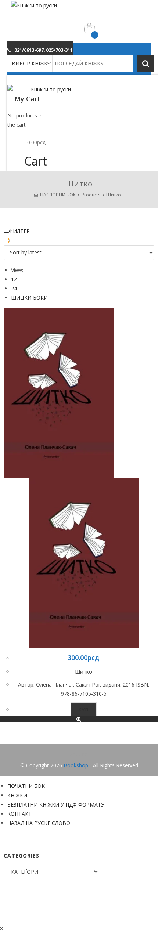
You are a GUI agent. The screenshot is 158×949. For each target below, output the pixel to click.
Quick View (79, 719)
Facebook (79, 754)
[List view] (11, 240)
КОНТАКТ (19, 813)
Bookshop (76, 765)
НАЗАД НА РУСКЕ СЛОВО (38, 822)
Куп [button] (84, 710)
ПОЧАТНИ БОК (26, 785)
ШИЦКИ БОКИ (29, 297)
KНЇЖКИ (17, 795)
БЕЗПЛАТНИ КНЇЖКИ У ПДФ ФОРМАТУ (55, 804)
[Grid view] (6, 240)
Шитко (83, 671)
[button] (40, 50)
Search (145, 63)
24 (14, 288)
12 (14, 279)
